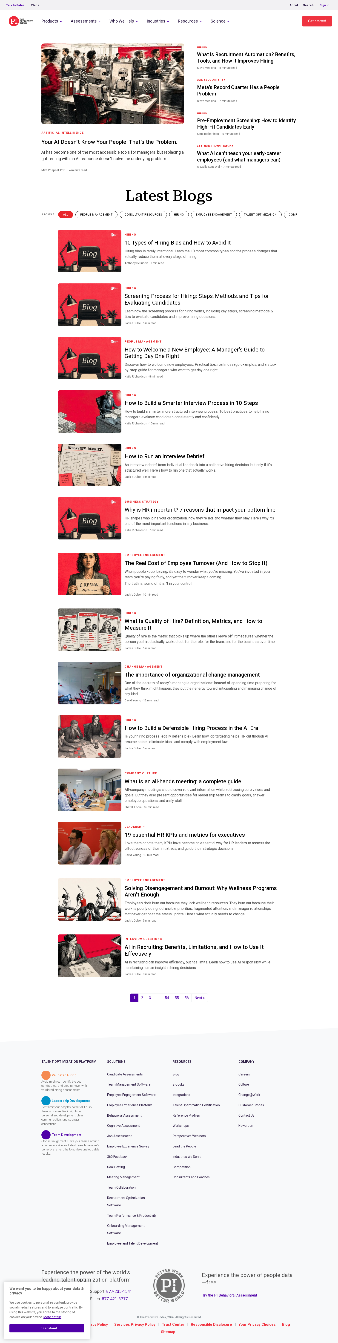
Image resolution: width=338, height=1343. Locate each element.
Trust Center (173, 1324)
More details (52, 1317)
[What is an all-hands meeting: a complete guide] (275, 813)
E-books (178, 1084)
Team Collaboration (121, 1187)
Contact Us (246, 1115)
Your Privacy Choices (257, 1324)
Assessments (84, 21)
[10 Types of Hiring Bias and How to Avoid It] (275, 269)
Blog (176, 1074)
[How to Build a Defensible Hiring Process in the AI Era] (275, 754)
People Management (96, 214)
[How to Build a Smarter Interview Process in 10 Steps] (275, 429)
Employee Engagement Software (131, 1095)
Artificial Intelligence (62, 132)
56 (187, 998)
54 (167, 998)
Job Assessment (119, 1136)
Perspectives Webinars (189, 1136)
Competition (182, 1167)
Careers (244, 1074)
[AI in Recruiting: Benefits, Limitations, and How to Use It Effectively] (275, 980)
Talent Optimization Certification (196, 1105)
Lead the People (184, 1146)
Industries (156, 21)
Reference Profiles (186, 1115)
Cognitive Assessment (123, 1125)
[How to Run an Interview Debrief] (275, 482)
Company (246, 1061)
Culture (243, 1084)
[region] (47, 1310)
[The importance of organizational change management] (275, 706)
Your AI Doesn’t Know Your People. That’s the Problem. (109, 142)
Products (49, 21)
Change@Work (249, 1095)
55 (177, 998)
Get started (317, 21)
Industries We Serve (187, 1157)
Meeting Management (123, 1177)
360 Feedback (117, 1157)
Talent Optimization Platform (68, 1061)
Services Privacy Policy (134, 1324)
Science (218, 21)
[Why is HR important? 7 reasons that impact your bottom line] (275, 536)
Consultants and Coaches (191, 1177)
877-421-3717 (115, 1298)
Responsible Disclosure (211, 1324)
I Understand (47, 1328)
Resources (188, 21)
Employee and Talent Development (132, 1243)
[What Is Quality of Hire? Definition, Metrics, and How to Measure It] (275, 654)
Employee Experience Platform (129, 1105)
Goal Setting (116, 1167)
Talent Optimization (260, 214)
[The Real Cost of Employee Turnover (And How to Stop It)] (275, 600)
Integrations (181, 1095)
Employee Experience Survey (128, 1146)
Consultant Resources (143, 214)
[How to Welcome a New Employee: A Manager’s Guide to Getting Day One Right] (275, 382)
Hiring (179, 214)
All (65, 214)
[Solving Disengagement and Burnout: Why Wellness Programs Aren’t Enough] (275, 926)
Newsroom (246, 1125)
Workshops (181, 1125)
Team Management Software (129, 1084)
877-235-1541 (119, 1291)
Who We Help (121, 21)
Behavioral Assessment (124, 1115)
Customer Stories (251, 1105)
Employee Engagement (214, 214)
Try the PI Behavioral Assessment (229, 1295)
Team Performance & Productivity (132, 1215)
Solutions (116, 1061)
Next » (200, 998)
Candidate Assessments (125, 1074)
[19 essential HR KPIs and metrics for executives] (275, 860)
